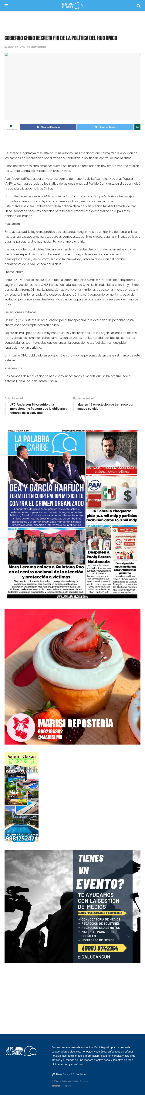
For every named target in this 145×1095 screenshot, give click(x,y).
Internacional (38, 46)
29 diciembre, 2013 (15, 46)
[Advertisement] (72, 22)
